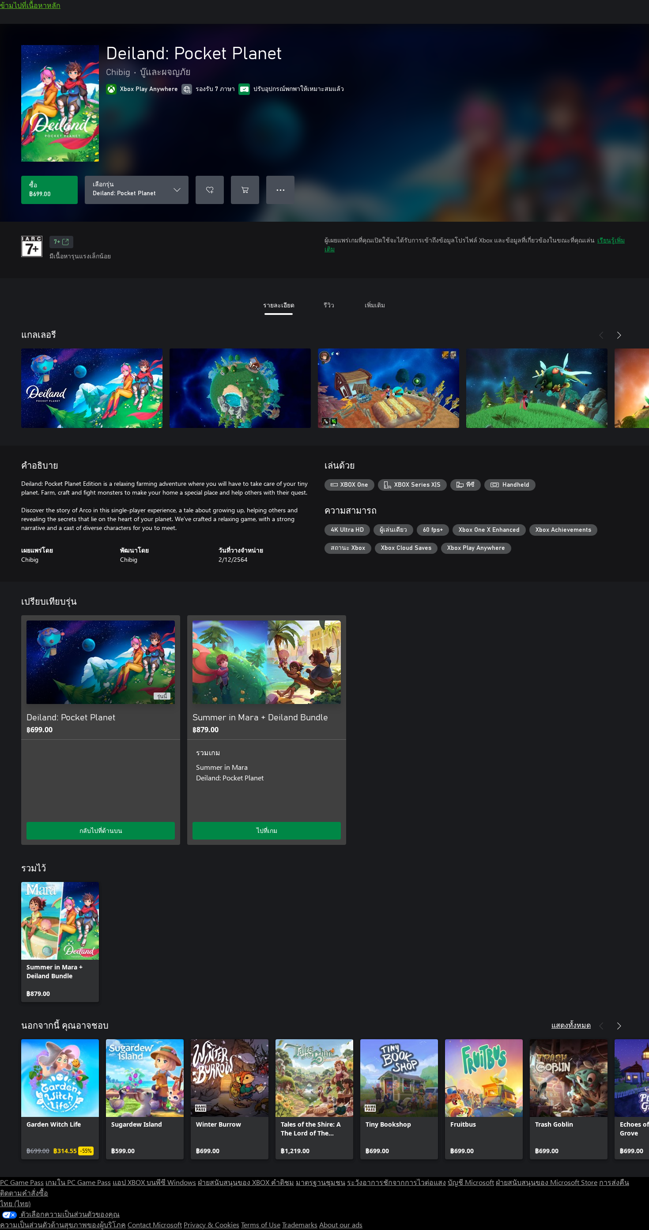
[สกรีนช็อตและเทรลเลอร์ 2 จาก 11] (240, 388)
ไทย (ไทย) (15, 1203)
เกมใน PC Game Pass (78, 1182)
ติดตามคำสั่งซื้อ (24, 1192)
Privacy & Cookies (211, 1224)
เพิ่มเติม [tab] (375, 305)
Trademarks (299, 1224)
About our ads (340, 1224)
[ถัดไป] (619, 335)
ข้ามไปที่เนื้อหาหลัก (30, 5)
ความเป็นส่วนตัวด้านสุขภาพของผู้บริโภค (63, 1224)
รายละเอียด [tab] (278, 305)
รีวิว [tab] (329, 305)
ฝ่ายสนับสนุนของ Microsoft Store (546, 1182)
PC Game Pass (22, 1182)
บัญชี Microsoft (471, 1182)
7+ (57, 242)
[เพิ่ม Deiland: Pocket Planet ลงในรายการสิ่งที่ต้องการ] (210, 190)
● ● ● (280, 189)
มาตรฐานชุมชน (320, 1182)
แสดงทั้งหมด (571, 1024)
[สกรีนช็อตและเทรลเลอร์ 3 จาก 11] (388, 388)
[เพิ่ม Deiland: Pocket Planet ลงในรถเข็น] (245, 190)
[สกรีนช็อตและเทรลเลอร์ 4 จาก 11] (536, 388)
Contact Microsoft (155, 1224)
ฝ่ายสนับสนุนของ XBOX (234, 1182)
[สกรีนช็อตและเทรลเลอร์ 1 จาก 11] (91, 388)
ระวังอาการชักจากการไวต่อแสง (396, 1182)
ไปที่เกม (267, 830)
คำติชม (282, 1182)
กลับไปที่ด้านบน (100, 830)
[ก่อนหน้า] (601, 335)
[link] (60, 942)
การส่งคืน (614, 1182)
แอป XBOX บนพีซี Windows (154, 1182)
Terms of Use (260, 1224)
